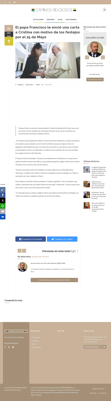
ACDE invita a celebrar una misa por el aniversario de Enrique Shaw (98, 185)
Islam (60, 19)
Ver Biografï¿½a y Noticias (95, 79)
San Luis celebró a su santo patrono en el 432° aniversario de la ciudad (98, 207)
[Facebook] (6, 2)
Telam (38, 84)
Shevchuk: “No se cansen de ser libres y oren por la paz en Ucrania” (99, 195)
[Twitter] (10, 2)
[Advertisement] (47, 107)
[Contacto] (14, 2)
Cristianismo (71, 19)
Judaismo (50, 19)
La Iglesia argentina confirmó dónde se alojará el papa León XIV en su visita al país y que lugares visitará (99, 172)
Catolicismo (38, 19)
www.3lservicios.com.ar (13, 390)
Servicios (93, 393)
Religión (21, 84)
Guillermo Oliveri (40, 256)
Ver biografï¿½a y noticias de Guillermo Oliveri (54, 280)
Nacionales (29, 84)
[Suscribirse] (104, 346)
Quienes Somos (98, 389)
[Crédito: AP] (47, 60)
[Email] (2, 211)
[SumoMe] (2, 216)
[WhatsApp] (2, 206)
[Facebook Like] (2, 189)
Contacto (102, 393)
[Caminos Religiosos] (55, 10)
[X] (2, 200)
